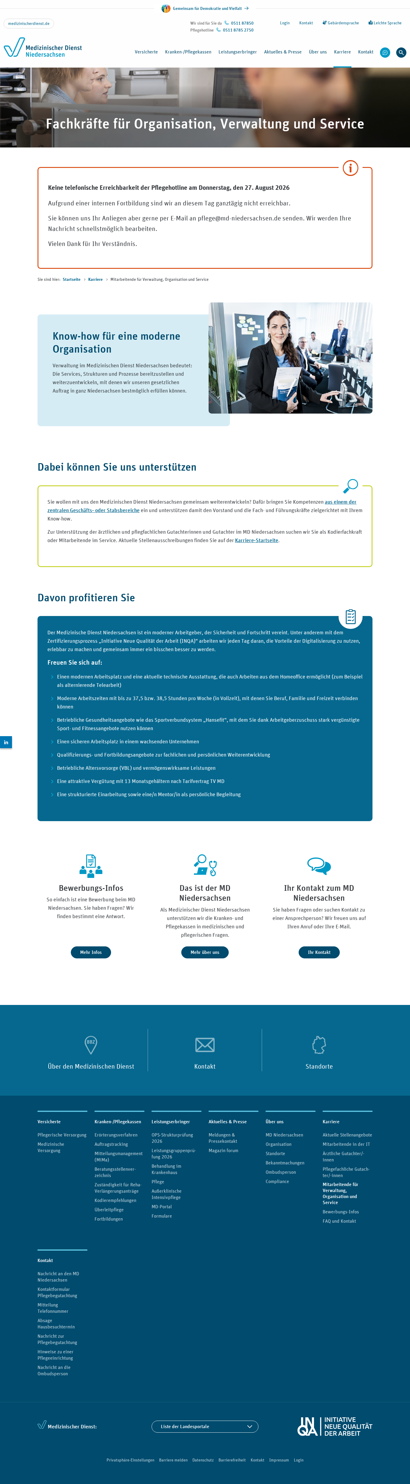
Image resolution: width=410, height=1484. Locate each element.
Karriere (96, 280)
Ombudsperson (281, 1172)
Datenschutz (203, 1460)
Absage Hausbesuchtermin (56, 1323)
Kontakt (306, 23)
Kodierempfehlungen (115, 1200)
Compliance (277, 1181)
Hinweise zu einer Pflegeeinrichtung (56, 1355)
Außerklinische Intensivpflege (167, 1194)
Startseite (72, 280)
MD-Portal (162, 1206)
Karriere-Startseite (256, 540)
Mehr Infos (91, 952)
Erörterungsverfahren (116, 1135)
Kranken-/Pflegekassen (118, 1121)
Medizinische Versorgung (51, 1147)
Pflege (158, 1182)
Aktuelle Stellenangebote (347, 1135)
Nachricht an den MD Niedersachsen (58, 1276)
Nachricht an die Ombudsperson (54, 1370)
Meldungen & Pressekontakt (223, 1138)
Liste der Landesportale (185, 1426)
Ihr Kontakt (319, 952)
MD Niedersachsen (284, 1135)
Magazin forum (223, 1150)
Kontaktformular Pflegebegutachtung (57, 1292)
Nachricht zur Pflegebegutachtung (57, 1339)
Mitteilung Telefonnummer (53, 1308)
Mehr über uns (205, 952)
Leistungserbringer (171, 1121)
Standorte (319, 1066)
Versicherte (49, 1121)
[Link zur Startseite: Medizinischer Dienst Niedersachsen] (43, 50)
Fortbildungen (109, 1219)
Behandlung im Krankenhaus (166, 1169)
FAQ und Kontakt (339, 1221)
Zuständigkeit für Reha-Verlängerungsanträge (118, 1188)
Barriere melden (173, 1460)
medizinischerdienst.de (29, 23)
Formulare (162, 1216)
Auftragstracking (111, 1144)
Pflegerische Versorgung (62, 1135)
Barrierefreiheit (232, 1460)
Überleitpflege (109, 1209)
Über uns (275, 1121)
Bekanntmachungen (285, 1163)
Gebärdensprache (343, 23)
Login (285, 23)
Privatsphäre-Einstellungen (130, 1460)
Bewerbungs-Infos (341, 1212)
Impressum (279, 1460)
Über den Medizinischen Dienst (91, 1066)
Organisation (278, 1144)
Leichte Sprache (387, 23)
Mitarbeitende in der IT (346, 1144)
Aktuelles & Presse (228, 1121)
